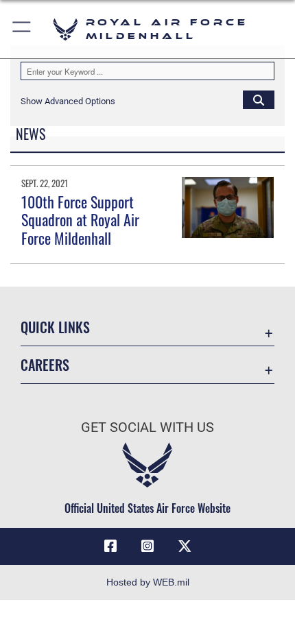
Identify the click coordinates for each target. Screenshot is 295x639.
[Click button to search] (258, 99)
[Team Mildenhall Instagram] (147, 546)
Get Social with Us (147, 427)
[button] (22, 29)
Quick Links (55, 327)
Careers (45, 365)
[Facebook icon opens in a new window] (110, 546)
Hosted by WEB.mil (147, 582)
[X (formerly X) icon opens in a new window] (184, 546)
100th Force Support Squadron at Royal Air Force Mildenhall (80, 220)
